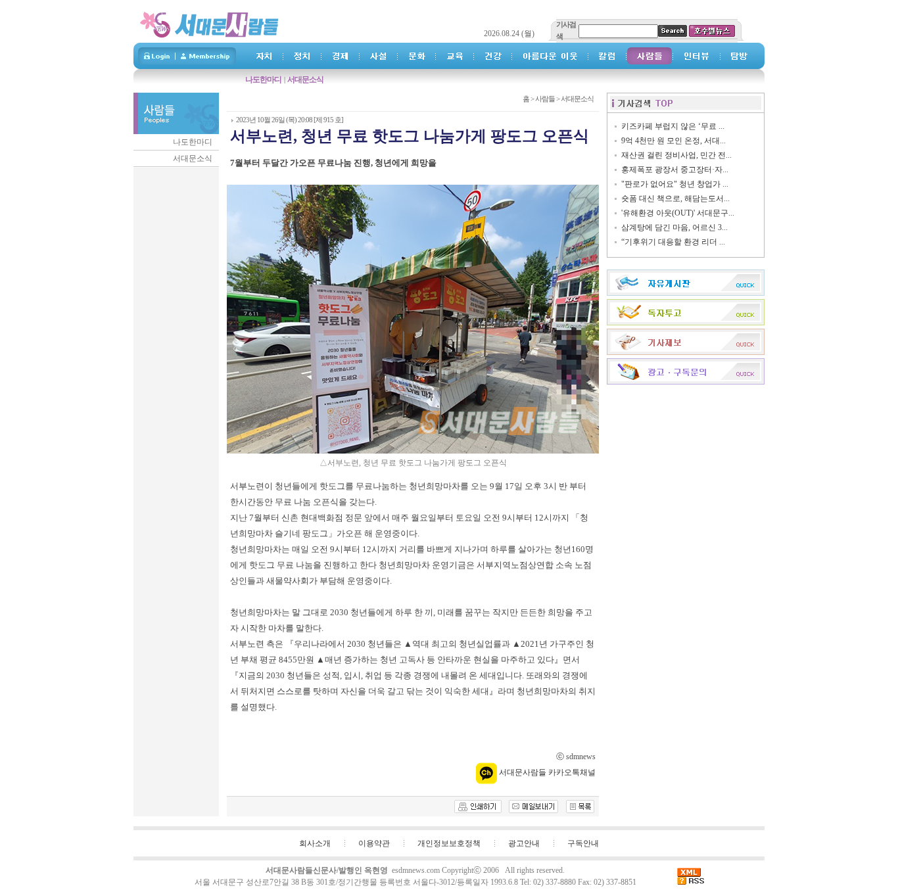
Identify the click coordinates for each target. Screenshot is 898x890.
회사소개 (315, 843)
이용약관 (374, 843)
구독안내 (583, 843)
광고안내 (524, 843)
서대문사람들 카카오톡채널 (546, 772)
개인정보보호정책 (449, 843)
